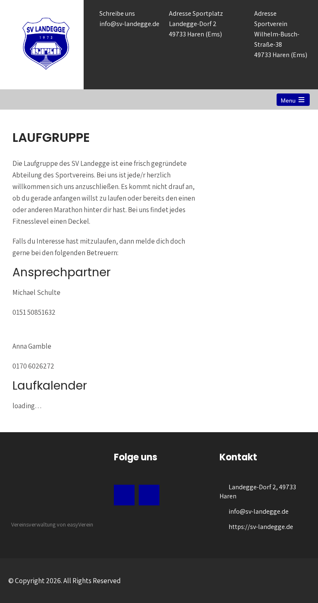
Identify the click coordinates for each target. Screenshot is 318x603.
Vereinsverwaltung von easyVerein (52, 524)
